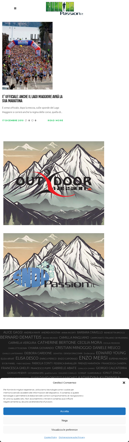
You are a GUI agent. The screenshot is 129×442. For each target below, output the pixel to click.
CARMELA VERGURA (22, 342)
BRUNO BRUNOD (50, 338)
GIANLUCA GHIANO (86, 368)
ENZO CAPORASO (68, 358)
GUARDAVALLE (94, 373)
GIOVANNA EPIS (36, 373)
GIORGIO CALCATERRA (111, 368)
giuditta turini (51, 373)
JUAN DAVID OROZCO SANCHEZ (53, 377)
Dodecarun (89, 353)
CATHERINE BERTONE (57, 342)
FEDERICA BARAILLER (65, 363)
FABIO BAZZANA (24, 364)
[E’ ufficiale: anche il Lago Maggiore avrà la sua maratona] (27, 55)
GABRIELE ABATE (64, 368)
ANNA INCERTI (68, 332)
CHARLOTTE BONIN (17, 348)
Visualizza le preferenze (64, 429)
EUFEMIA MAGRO (118, 358)
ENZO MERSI (93, 358)
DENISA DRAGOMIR (73, 353)
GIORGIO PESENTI (16, 372)
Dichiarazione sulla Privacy (72, 437)
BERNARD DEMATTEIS (20, 337)
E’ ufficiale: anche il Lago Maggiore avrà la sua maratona (32, 99)
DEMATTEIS (57, 353)
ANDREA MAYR (32, 332)
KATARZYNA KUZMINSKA (99, 377)
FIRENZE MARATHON (89, 363)
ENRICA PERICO (48, 358)
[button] (124, 382)
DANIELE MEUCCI (106, 348)
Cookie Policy (50, 437)
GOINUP (82, 373)
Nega (65, 420)
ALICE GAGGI (13, 332)
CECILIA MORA (89, 342)
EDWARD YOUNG (111, 352)
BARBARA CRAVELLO (90, 332)
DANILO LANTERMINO (13, 353)
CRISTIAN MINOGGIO (73, 347)
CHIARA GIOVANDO (41, 347)
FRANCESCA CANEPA (113, 363)
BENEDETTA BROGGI (114, 332)
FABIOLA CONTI (42, 363)
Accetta (64, 411)
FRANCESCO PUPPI (41, 368)
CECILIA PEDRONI (111, 343)
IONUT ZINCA (112, 372)
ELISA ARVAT (7, 358)
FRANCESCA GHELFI (15, 368)
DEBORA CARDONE (38, 353)
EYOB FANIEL (8, 363)
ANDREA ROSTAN (50, 332)
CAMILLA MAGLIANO (74, 337)
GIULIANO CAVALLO (67, 373)
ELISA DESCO (27, 358)
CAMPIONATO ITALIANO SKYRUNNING (109, 337)
